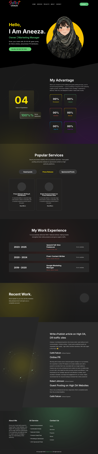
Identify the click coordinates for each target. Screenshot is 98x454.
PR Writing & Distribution (37, 438)
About (53, 4)
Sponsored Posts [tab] (68, 172)
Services (39, 4)
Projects (46, 4)
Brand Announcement (36, 425)
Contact (58, 4)
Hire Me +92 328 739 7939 (19, 49)
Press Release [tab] (48, 172)
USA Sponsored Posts (36, 442)
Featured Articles (35, 432)
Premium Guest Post (36, 435)
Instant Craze (49, 451)
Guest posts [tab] (27, 172)
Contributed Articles (35, 428)
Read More (23, 206)
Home (34, 4)
